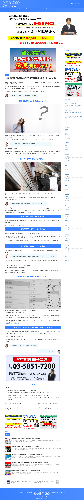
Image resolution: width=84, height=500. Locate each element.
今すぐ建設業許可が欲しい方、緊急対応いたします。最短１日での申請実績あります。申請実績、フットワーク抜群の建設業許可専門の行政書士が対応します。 (42, 492)
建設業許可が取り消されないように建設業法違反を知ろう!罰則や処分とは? (26, 446)
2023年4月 (67, 234)
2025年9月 (67, 169)
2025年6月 (67, 176)
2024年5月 (67, 205)
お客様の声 (65, 8)
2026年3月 (67, 156)
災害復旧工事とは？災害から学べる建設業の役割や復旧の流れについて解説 (73, 110)
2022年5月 (67, 258)
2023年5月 (67, 231)
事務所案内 (46, 8)
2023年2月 (67, 238)
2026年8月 (67, 145)
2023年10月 (67, 220)
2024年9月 (67, 196)
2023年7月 (67, 227)
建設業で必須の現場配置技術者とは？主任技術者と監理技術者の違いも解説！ (73, 117)
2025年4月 (67, 180)
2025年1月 (67, 187)
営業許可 (7, 431)
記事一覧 (46, 11)
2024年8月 (67, 198)
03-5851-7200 (76, 4)
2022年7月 (67, 254)
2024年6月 (67, 202)
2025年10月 (67, 167)
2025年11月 (67, 165)
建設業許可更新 (37, 11)
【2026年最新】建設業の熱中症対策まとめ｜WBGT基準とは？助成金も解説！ (27, 454)
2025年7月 (67, 174)
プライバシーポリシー (55, 8)
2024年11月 (67, 191)
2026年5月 (67, 151)
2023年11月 (67, 218)
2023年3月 (67, 236)
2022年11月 (67, 245)
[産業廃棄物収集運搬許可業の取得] (73, 90)
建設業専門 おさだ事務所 (9, 6)
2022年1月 (67, 260)
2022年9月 (67, 249)
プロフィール (37, 8)
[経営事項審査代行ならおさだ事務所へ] (73, 75)
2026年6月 (67, 149)
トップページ (10, 8)
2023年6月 (67, 229)
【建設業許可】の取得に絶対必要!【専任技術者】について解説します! (25, 438)
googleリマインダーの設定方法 (12, 323)
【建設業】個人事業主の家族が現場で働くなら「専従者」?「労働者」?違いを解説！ (73, 106)
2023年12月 (67, 216)
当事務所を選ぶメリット (74, 8)
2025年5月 (67, 178)
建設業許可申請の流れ (19, 8)
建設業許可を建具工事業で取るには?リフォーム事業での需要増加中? (25, 470)
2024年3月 (67, 209)
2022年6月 (67, 256)
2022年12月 (67, 242)
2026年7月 (67, 147)
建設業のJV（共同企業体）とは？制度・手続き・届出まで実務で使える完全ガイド (73, 113)
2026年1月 (67, 160)
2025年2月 (67, 185)
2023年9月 (67, 222)
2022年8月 (67, 251)
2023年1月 (67, 240)
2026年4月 (67, 154)
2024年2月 (67, 211)
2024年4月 (67, 207)
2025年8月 (67, 171)
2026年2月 (67, 158)
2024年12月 (67, 189)
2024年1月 (67, 214)
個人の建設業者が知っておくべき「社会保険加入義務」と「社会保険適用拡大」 (73, 102)
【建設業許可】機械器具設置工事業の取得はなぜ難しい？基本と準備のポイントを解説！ (29, 462)
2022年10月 (67, 247)
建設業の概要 (28, 8)
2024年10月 (67, 194)
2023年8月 (67, 225)
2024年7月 (67, 200)
